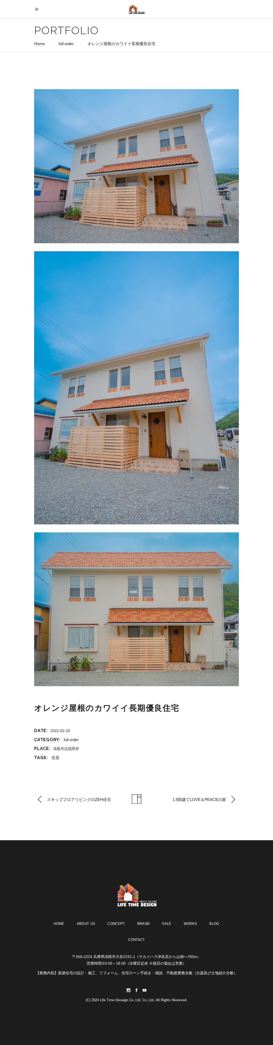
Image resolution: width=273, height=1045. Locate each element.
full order (66, 43)
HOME (59, 924)
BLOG (214, 924)
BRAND (143, 924)
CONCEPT (116, 924)
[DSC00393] (136, 609)
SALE (166, 924)
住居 (55, 757)
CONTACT (136, 940)
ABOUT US (86, 924)
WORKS (190, 924)
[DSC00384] (136, 166)
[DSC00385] (136, 387)
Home (39, 43)
